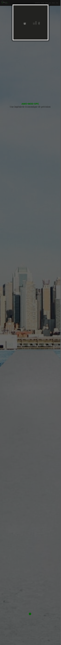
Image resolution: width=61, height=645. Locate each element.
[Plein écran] (46, 38)
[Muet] (45, 38)
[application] (30, 22)
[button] (30, 22)
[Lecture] (14, 38)
